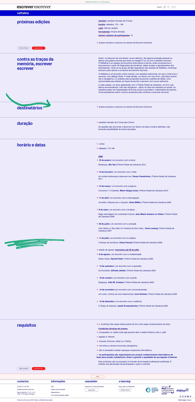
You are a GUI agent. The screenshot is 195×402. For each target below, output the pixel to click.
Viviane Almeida (118, 32)
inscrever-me (38, 48)
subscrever (91, 390)
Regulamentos (55, 392)
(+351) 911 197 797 (23, 386)
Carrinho (159, 7)
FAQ (52, 386)
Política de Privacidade (58, 389)
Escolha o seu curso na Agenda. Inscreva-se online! (97, 2)
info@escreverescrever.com (25, 389)
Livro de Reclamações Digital (60, 395)
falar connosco (23, 48)
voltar (97, 376)
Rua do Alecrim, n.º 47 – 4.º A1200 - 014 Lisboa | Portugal (26, 393)
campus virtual (125, 390)
